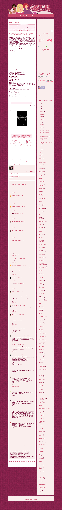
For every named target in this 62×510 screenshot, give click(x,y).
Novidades (49, 38)
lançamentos (41, 349)
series (40, 455)
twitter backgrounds (42, 484)
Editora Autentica (42, 241)
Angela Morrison (41, 171)
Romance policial (41, 444)
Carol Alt (40, 205)
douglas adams (41, 234)
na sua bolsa (41, 399)
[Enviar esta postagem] (22, 164)
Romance (40, 441)
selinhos (40, 454)
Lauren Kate (41, 356)
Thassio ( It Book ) (22, 143)
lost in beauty (41, 375)
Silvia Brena (41, 461)
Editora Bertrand (42, 243)
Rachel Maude (41, 434)
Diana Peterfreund (42, 230)
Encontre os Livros (33, 15)
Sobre (16, 15)
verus (40, 488)
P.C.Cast (40, 412)
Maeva (13, 314)
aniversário (41, 172)
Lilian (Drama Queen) (13, 150)
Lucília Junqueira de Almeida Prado (44, 378)
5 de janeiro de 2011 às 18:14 (20, 328)
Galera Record (41, 293)
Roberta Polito (41, 438)
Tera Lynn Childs (41, 477)
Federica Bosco (41, 287)
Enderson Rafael (41, 280)
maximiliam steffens (42, 388)
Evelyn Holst (41, 284)
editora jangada (41, 254)
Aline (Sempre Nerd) (22, 150)
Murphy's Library (14, 324)
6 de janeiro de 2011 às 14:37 (21, 376)
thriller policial (41, 478)
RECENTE (40, 100)
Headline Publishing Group (43, 300)
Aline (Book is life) (13, 149)
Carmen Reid (41, 204)
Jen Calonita (41, 322)
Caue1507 (13, 305)
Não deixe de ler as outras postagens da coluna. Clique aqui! (20, 30)
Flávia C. (13, 240)
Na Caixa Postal (41, 39)
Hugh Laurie (41, 307)
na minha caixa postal (42, 398)
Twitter (39, 28)
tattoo (40, 474)
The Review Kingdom (15, 386)
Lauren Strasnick (42, 359)
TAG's (51, 100)
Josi (12, 230)
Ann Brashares (41, 174)
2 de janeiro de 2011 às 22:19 (18, 213)
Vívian (13, 344)
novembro (42, 111)
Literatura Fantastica (42, 369)
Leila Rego (40, 362)
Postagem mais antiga (29, 461)
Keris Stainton (41, 345)
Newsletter (47, 28)
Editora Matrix (41, 260)
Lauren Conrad (41, 355)
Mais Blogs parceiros (45, 89)
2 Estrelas (40, 155)
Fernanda (28, 147)
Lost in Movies (49, 41)
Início (10, 15)
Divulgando (41, 231)
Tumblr (49, 28)
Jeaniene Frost (41, 320)
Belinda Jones (41, 185)
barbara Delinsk (41, 181)
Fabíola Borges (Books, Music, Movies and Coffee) (29, 156)
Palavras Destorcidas (15, 335)
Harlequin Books (41, 297)
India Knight (41, 313)
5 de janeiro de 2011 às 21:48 (19, 344)
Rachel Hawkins (41, 431)
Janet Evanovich (41, 319)
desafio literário (41, 227)
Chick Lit (40, 214)
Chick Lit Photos (50, 39)
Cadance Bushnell (42, 198)
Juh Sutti (13, 221)
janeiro (41, 127)
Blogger (35, 499)
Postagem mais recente (14, 461)
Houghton (40, 306)
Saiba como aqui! (31, 29)
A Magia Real (29, 142)
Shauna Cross (41, 458)
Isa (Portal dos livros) (13, 151)
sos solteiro (41, 464)
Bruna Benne (41, 195)
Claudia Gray (41, 218)
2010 (40, 149)
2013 (40, 105)
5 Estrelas (40, 161)
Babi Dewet (40, 178)
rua (39, 445)
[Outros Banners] (49, 82)
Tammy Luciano (41, 471)
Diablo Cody (41, 228)
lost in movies (41, 376)
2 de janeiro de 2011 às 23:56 (18, 230)
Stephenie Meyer (41, 467)
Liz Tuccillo (41, 372)
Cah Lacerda (14, 376)
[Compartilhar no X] (11, 177)
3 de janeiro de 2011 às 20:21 (20, 283)
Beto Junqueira (41, 188)
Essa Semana (16, 173)
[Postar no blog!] (10, 177)
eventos (40, 286)
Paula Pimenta (41, 418)
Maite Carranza (41, 379)
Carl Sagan (40, 201)
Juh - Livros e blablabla (13, 141)
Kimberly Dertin (41, 346)
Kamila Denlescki (41, 339)
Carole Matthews (42, 207)
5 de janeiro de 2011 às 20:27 (24, 335)
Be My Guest (49, 40)
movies (40, 395)
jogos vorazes (41, 330)
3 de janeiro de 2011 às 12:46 (19, 240)
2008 (40, 152)
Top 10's (40, 41)
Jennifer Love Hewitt (42, 323)
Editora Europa (41, 247)
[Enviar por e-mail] (9, 177)
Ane (12, 277)
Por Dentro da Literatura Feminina (44, 424)
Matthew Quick (41, 385)
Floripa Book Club (46, 95)
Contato (48, 15)
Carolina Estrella (42, 208)
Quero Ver (49, 44)
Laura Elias (40, 352)
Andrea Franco (41, 168)
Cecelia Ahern (41, 211)
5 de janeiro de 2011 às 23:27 (18, 354)
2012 (40, 106)
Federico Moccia (41, 289)
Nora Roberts (41, 405)
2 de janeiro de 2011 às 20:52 (21, 184)
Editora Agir (41, 240)
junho (41, 119)
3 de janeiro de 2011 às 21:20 (18, 291)
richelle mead (41, 435)
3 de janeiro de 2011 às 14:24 (21, 265)
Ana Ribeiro (20, 151)
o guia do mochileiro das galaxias (44, 408)
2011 (40, 108)
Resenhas (40, 35)
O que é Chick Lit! (23, 15)
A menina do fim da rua (13, 142)
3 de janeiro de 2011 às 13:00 (20, 258)
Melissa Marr (41, 392)
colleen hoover (41, 220)
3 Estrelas (40, 158)
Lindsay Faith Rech (42, 366)
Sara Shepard (41, 448)
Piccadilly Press (41, 421)
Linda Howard (41, 365)
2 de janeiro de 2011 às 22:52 (20, 221)
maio (41, 121)
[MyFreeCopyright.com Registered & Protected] (41, 81)
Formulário (26, 452)
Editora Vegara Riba (42, 276)
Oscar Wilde (41, 411)
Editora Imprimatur (42, 251)
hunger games (41, 309)
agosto (41, 116)
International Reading (42, 316)
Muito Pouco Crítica (13, 163)
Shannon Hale (41, 457)
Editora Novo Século (42, 267)
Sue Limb (40, 468)
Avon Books (40, 175)
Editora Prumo (41, 270)
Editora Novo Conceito (42, 266)
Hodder (40, 303)
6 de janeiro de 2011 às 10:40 (19, 368)
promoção (40, 425)
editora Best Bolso (42, 244)
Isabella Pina (14, 265)
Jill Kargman (41, 326)
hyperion (40, 310)
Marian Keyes (41, 382)
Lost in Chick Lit (24, 25)
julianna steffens (42, 336)
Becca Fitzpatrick (41, 184)
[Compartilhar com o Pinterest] (13, 177)
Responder (14, 192)
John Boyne (40, 332)
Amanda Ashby (41, 165)
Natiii (13, 291)
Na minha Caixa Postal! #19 (44, 130)
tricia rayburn (41, 481)
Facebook (42, 28)
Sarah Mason (41, 451)
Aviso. (41, 145)
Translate (41, 78)
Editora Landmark (42, 257)
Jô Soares (40, 329)
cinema (40, 217)
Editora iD (40, 250)
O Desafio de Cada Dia (13, 140)
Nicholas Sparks (41, 402)
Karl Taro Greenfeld (42, 342)
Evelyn (13, 368)
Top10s (40, 480)
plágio (40, 422)
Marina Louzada (29, 149)
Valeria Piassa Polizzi (42, 487)
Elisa (19, 142)
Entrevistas (42, 15)
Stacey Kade (41, 465)
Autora (46, 23)
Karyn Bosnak (41, 343)
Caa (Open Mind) (21, 145)
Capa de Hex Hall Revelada (44, 132)
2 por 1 (40, 44)
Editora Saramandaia (42, 274)
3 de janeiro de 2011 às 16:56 (18, 277)
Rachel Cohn (41, 428)
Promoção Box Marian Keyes (45, 136)
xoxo (13, 354)
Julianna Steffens (14, 164)
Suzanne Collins (41, 470)
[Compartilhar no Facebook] (12, 177)
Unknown (13, 195)
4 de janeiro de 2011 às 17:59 (20, 305)
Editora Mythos (41, 263)
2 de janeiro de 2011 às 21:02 (20, 195)
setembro (42, 114)
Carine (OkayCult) (22, 144)
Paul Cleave (41, 415)
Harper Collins (41, 299)
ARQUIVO (45, 100)
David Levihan (41, 224)
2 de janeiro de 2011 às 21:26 (20, 206)
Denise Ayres (14, 184)
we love (40, 491)
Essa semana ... (41, 40)
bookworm (40, 194)
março (41, 124)
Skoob (52, 28)
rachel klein (41, 432)
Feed (44, 28)
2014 (40, 103)
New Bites (40, 401)
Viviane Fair (40, 490)
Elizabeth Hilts (41, 277)
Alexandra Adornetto (42, 162)
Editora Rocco (41, 273)
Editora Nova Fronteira (42, 264)
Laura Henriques (41, 353)
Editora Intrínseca (42, 253)
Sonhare (28, 148)
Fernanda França (41, 290)
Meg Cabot (40, 389)
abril (41, 122)
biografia (40, 191)
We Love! (48, 35)
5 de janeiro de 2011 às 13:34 (19, 314)
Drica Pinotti (41, 237)
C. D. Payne (40, 197)
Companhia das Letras (42, 221)
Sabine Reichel (41, 447)
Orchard (40, 409)
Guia (39, 296)
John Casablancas (42, 333)
